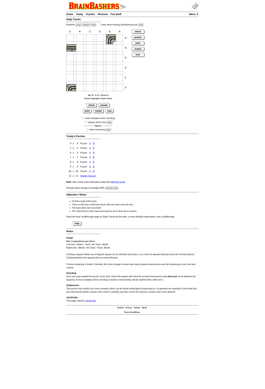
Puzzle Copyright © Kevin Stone (98, 98)
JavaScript (90, 301)
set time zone (112, 188)
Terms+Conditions (132, 312)
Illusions (103, 14)
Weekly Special (88, 176)
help (77, 223)
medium (86, 25)
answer (104, 105)
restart (98, 111)
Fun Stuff (116, 14)
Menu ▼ (194, 14)
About (144, 308)
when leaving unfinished (122, 24)
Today (79, 14)
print (87, 111)
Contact (137, 308)
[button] (69, 38)
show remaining (97, 129)
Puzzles (90, 14)
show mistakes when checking (100, 118)
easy (78, 25)
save (141, 25)
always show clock (97, 122)
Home (69, 14)
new (109, 111)
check (91, 105)
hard (94, 25)
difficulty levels (118, 182)
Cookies (120, 308)
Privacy (129, 308)
